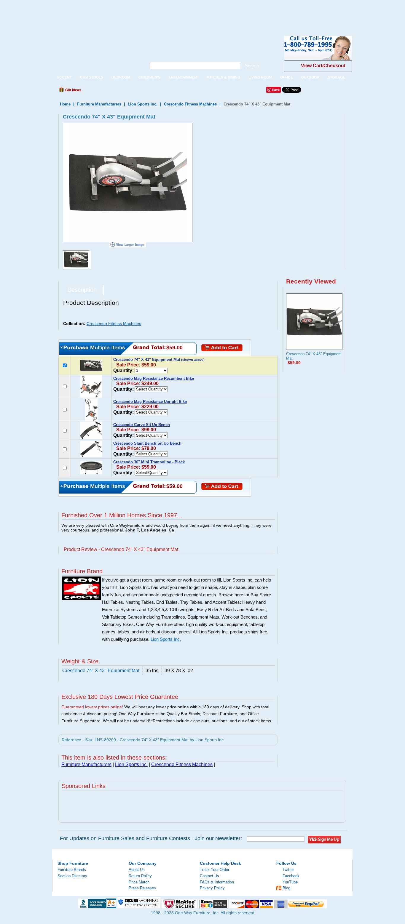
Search (252, 65)
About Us (137, 869)
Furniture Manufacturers (99, 104)
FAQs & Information (217, 882)
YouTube (290, 882)
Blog (286, 888)
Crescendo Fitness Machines (190, 104)
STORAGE (336, 77)
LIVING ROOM (260, 77)
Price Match (139, 882)
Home (65, 104)
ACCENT (64, 77)
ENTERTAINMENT (184, 77)
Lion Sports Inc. (142, 104)
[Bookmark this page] (99, 91)
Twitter (288, 869)
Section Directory (72, 876)
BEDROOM (120, 77)
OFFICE (286, 77)
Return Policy (140, 876)
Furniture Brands (72, 869)
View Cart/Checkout (323, 65)
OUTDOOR (310, 77)
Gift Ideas (72, 90)
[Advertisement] (108, 13)
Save (276, 89)
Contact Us (209, 876)
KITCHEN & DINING (223, 77)
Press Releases (142, 888)
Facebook (291, 876)
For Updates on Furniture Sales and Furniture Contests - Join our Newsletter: (151, 838)
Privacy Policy (212, 888)
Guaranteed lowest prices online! (92, 706)
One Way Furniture (96, 52)
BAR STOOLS (91, 77)
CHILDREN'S (149, 77)
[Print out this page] (129, 91)
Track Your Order (214, 869)
